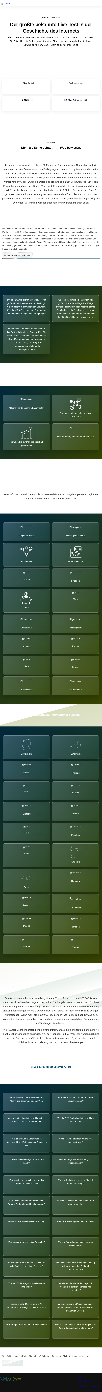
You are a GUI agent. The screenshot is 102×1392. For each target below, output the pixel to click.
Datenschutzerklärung (89, 1386)
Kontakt (82, 1377)
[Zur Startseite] (6, 3)
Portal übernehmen (12, 1363)
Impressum (84, 1382)
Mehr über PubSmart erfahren (17, 256)
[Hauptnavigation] (97, 3)
